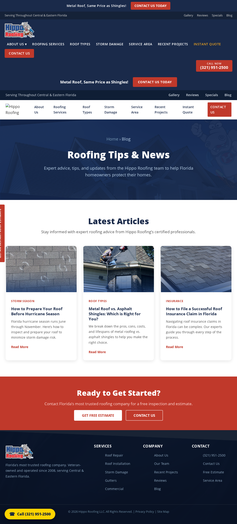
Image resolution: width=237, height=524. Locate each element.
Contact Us (19, 53)
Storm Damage (110, 44)
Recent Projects (173, 44)
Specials (217, 15)
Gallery (188, 15)
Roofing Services (48, 44)
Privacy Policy (144, 511)
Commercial (114, 489)
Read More (19, 347)
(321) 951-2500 (214, 455)
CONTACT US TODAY (150, 5)
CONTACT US (218, 109)
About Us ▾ (17, 44)
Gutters (111, 480)
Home (112, 139)
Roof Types (80, 44)
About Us (39, 109)
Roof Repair (114, 455)
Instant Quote (207, 44)
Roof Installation (117, 463)
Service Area (140, 44)
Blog (229, 15)
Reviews (202, 15)
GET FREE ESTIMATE (98, 415)
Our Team (161, 463)
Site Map (163, 511)
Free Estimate (213, 472)
